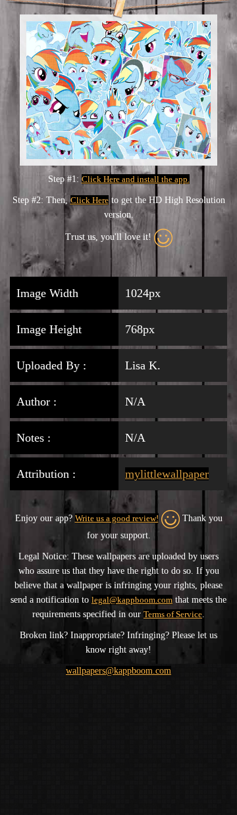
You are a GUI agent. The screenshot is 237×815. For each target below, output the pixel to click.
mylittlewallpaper (167, 473)
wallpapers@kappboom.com (118, 671)
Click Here (89, 200)
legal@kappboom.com (132, 600)
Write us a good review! (117, 518)
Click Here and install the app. (136, 179)
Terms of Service (173, 614)
